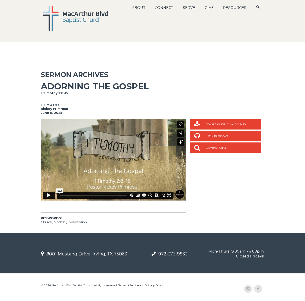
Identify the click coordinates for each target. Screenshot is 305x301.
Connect (164, 8)
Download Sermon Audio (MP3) (225, 124)
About (139, 8)
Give (209, 8)
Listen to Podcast (216, 136)
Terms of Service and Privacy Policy (140, 285)
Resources (234, 8)
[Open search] (258, 7)
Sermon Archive (216, 147)
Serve (189, 8)
